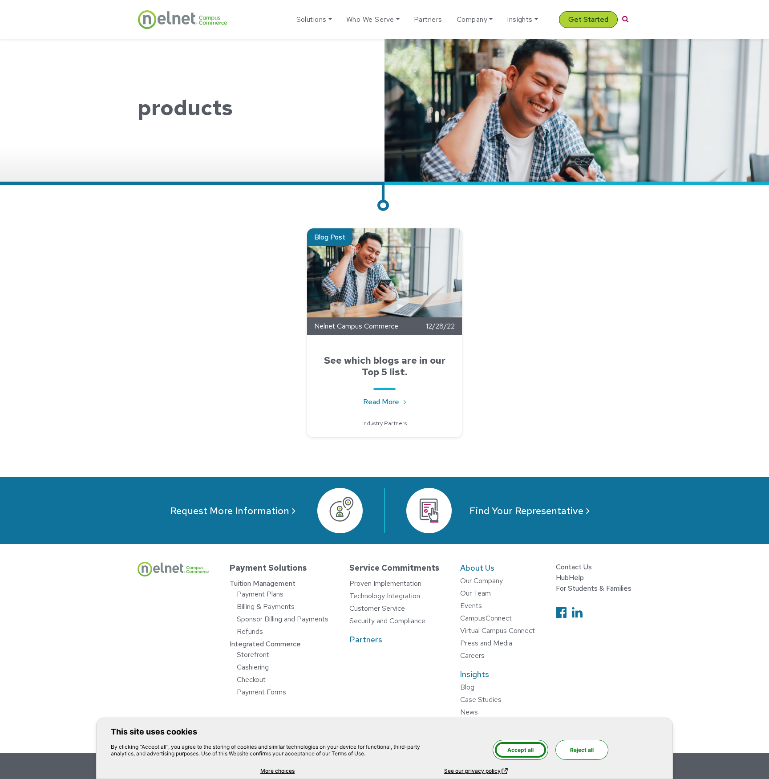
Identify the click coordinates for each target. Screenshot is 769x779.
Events (471, 605)
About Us (477, 568)
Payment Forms (261, 692)
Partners (428, 19)
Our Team (475, 593)
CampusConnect (486, 618)
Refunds (250, 631)
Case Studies (481, 699)
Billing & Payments (266, 606)
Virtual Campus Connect (497, 630)
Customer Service (377, 608)
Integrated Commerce (265, 644)
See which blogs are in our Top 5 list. (384, 366)
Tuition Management (262, 583)
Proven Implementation (385, 583)
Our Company (481, 580)
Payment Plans (260, 594)
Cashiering (253, 667)
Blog (467, 687)
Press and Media (486, 643)
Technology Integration (384, 595)
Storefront (253, 654)
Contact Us (574, 567)
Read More (389, 401)
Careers (472, 655)
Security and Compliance (387, 620)
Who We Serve (370, 19)
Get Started (588, 19)
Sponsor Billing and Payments (282, 619)
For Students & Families (593, 588)
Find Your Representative (526, 510)
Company (472, 19)
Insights (520, 19)
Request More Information (229, 510)
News (469, 712)
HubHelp (570, 577)
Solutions (311, 19)
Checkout (251, 679)
